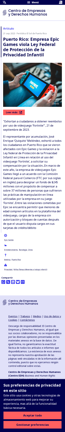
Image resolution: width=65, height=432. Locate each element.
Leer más (12, 112)
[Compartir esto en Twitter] (8, 282)
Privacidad (8, 269)
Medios (37, 316)
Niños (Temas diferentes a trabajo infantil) (30, 269)
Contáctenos (27, 320)
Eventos (13, 316)
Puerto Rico (16, 259)
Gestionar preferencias (32, 425)
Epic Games (9, 240)
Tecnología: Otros (26, 250)
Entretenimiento (11, 250)
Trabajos (25, 316)
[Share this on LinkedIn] (13, 282)
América (7, 259)
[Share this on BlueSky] (18, 282)
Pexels (56, 103)
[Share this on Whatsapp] (3, 282)
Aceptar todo (32, 415)
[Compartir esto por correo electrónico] (23, 282)
